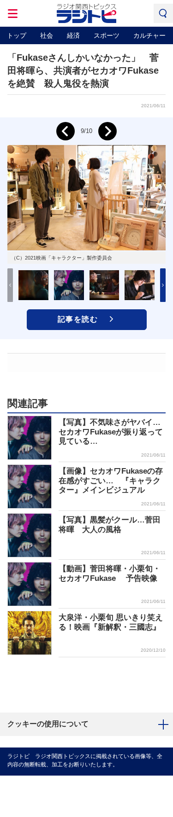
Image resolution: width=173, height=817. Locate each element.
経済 (73, 35)
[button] (163, 285)
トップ (16, 35)
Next (107, 131)
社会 (46, 35)
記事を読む (78, 319)
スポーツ (106, 35)
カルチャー (149, 35)
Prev (65, 131)
